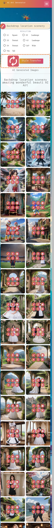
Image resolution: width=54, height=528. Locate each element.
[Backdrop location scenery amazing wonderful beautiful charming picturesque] (38, 104)
